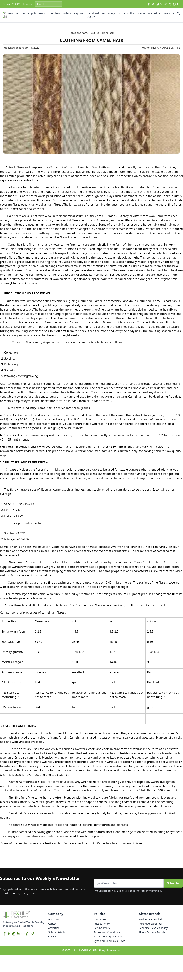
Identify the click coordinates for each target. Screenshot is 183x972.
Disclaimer (100, 919)
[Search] (178, 13)
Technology (108, 13)
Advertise (54, 928)
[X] (153, 4)
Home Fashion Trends (152, 932)
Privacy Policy (154, 890)
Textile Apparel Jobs (151, 923)
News (10, 13)
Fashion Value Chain (151, 919)
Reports (78, 13)
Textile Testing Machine (108, 936)
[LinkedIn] (161, 4)
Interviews (54, 13)
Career (52, 936)
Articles (20, 13)
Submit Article (56, 932)
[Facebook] (148, 4)
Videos (67, 13)
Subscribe (173, 883)
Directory (168, 13)
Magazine (154, 13)
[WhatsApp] (174, 4)
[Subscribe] (178, 4)
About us (53, 919)
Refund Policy (102, 928)
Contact (52, 923)
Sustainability (126, 13)
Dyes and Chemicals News (109, 941)
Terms (136, 890)
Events (141, 13)
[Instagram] (157, 4)
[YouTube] (165, 4)
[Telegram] (170, 4)
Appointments (36, 13)
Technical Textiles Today (153, 928)
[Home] (5, 15)
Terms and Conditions (107, 932)
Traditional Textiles (92, 15)
